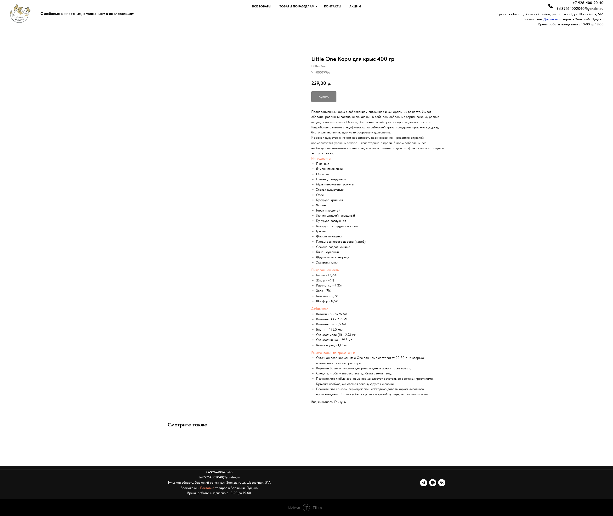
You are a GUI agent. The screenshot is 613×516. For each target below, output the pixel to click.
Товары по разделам (296, 6)
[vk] (441, 482)
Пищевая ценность (325, 270)
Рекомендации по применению (333, 353)
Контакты (332, 6)
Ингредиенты (321, 158)
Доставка (551, 19)
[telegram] (423, 482)
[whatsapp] (432, 482)
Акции (355, 6)
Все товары (261, 6)
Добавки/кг (319, 308)
